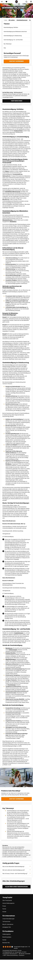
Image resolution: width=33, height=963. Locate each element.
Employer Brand (18, 130)
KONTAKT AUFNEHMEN (16, 61)
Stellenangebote (6, 934)
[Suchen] (27, 2)
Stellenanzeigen (13, 649)
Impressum (21, 955)
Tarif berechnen (6, 921)
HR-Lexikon (12, 20)
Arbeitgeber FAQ (6, 927)
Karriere (4, 939)
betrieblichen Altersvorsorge (12, 191)
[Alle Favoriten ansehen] (6, 2)
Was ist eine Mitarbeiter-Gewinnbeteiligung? (13, 866)
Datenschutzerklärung (12, 955)
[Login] (31, 1)
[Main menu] (2, 1)
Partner (4, 908)
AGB (4, 955)
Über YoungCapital (7, 900)
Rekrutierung (9, 648)
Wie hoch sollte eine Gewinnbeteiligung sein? (13, 870)
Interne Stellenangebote (8, 903)
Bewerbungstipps (6, 937)
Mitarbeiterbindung (7, 220)
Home (5, 20)
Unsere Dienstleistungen (8, 918)
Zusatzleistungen (18, 633)
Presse (4, 906)
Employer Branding (11, 653)
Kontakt (4, 911)
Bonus (7, 171)
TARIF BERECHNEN (16, 101)
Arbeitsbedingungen (22, 20)
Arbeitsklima (13, 221)
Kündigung (8, 464)
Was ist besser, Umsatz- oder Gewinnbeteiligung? (14, 873)
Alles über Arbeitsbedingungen (16, 886)
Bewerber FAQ (6, 942)
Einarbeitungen (12, 684)
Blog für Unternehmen (7, 924)
